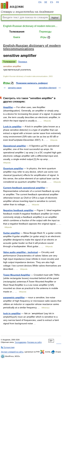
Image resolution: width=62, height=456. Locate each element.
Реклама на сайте (34, 342)
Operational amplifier (14, 146)
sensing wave (15, 87)
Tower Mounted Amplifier (16, 275)
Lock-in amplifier (12, 126)
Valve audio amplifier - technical (20, 252)
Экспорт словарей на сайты (12, 352)
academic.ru (12, 5)
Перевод (22, 61)
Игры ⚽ (45, 37)
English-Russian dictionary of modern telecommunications (31, 26)
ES (51, 2)
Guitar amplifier (11, 233)
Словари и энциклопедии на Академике (27, 11)
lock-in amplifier (12, 313)
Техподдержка (20, 342)
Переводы (45, 31)
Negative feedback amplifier (18, 210)
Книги (16, 37)
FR (57, 2)
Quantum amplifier (13, 168)
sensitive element (47, 87)
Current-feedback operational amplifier (24, 187)
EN (39, 2)
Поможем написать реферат (32, 83)
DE (45, 2)
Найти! (55, 17)
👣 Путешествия (7, 347)
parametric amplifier (14, 297)
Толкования (16, 31)
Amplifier (8, 107)
